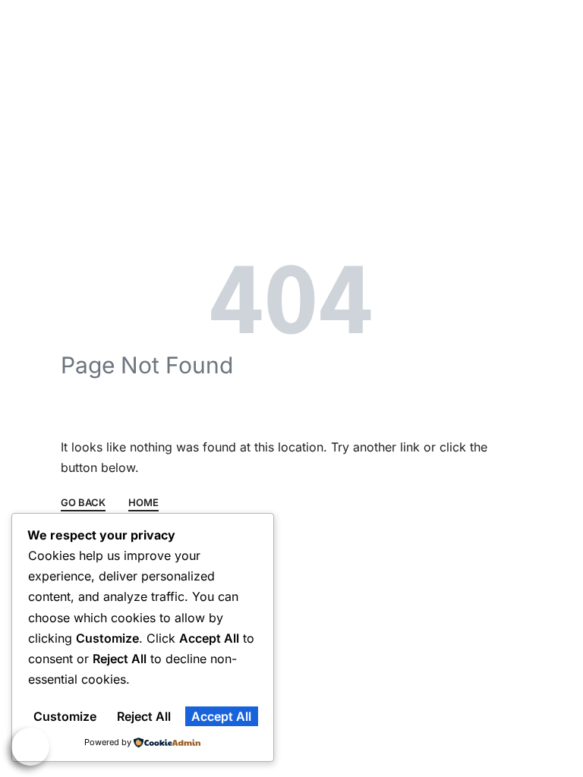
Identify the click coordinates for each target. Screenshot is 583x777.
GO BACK (83, 503)
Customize (64, 716)
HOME (143, 503)
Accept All (221, 716)
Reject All (144, 716)
